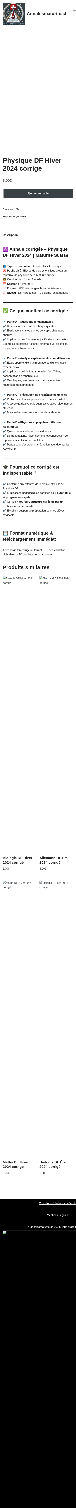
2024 (17, 209)
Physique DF (19, 216)
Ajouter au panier (38, 193)
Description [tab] (10, 234)
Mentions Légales (57, 1215)
